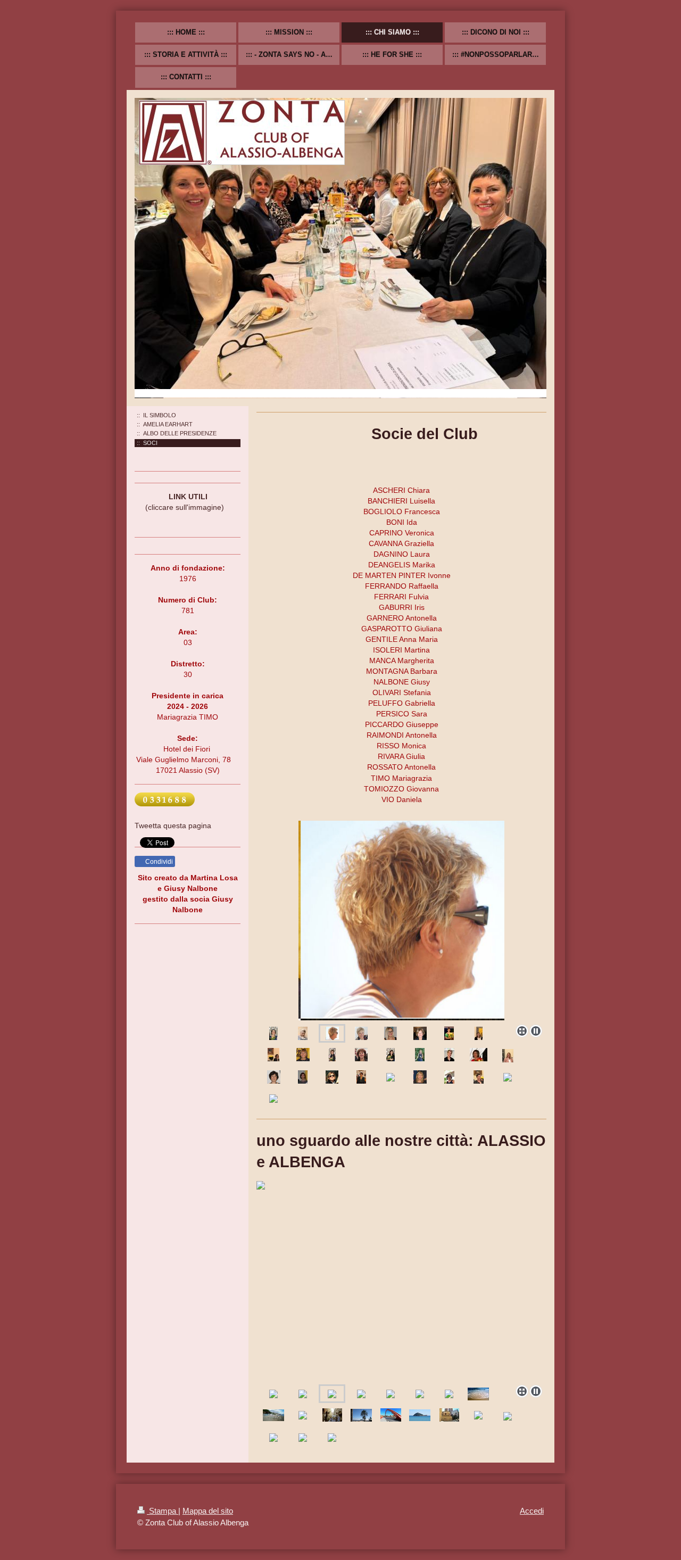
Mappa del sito (207, 1510)
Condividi (158, 861)
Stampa (162, 1510)
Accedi (532, 1510)
